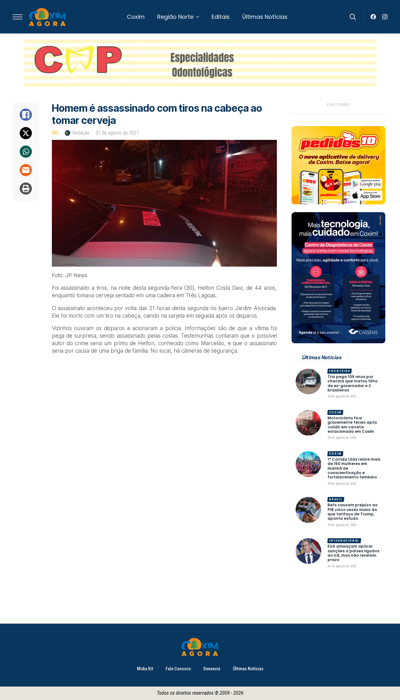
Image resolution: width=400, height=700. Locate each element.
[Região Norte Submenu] (199, 17)
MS (55, 133)
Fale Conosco (178, 668)
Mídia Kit (145, 668)
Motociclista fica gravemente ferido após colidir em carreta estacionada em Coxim (352, 425)
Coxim (136, 17)
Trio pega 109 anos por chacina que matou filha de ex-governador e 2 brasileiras (353, 384)
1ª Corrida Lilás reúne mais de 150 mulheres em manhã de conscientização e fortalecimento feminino (354, 468)
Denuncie (211, 668)
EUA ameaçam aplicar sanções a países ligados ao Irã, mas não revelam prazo (353, 553)
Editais (221, 17)
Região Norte (175, 17)
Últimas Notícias (265, 17)
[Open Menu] (17, 17)
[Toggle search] (353, 17)
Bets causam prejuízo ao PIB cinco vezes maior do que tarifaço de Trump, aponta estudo (353, 512)
